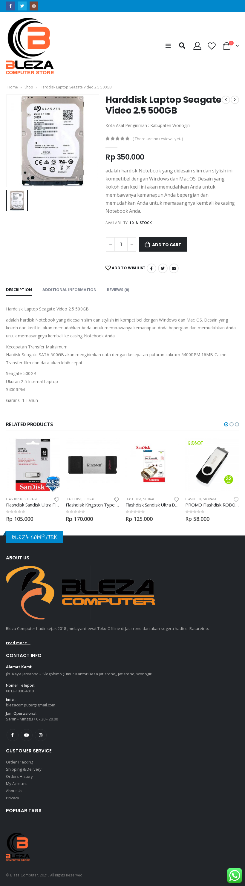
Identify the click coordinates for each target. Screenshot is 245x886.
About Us (14, 790)
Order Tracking (19, 762)
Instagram (41, 735)
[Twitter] (22, 5)
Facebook (151, 268)
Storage (31, 499)
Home (12, 87)
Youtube (27, 735)
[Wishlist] (212, 46)
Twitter (163, 268)
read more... (18, 642)
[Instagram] (34, 5)
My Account (16, 783)
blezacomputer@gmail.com (31, 705)
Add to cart (166, 245)
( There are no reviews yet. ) (158, 138)
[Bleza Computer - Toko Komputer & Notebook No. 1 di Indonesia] (30, 46)
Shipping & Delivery (24, 769)
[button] (226, 424)
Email (174, 268)
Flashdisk (14, 499)
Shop (28, 87)
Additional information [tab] (69, 289)
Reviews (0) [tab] (118, 289)
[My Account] (197, 46)
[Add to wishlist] (57, 499)
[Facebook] (10, 5)
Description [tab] (19, 289)
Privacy (12, 798)
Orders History (19, 776)
